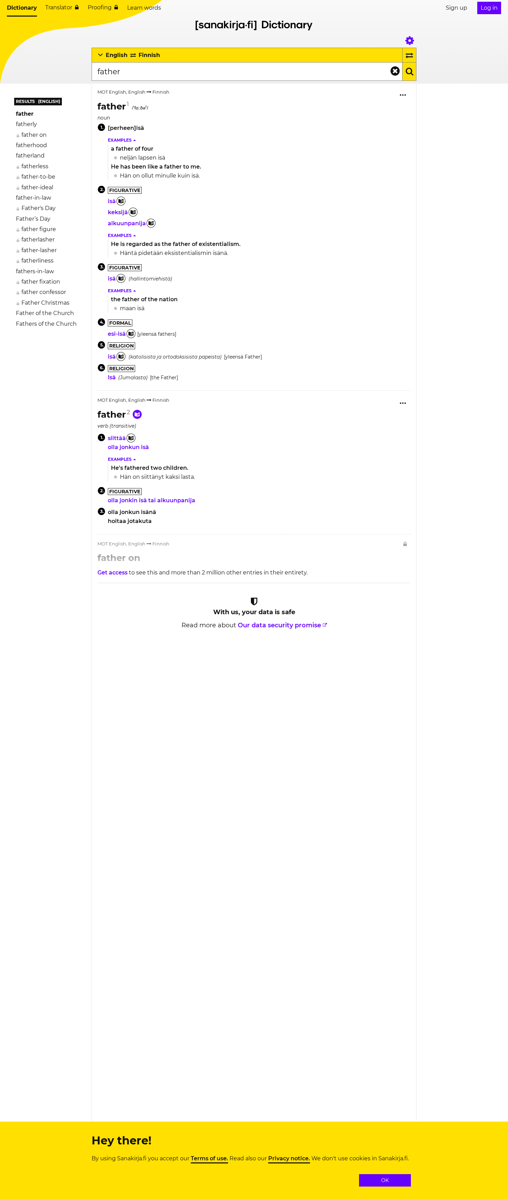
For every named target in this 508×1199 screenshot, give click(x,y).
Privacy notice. (289, 1158)
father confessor (43, 292)
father (25, 114)
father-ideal (37, 187)
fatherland (30, 155)
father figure (38, 229)
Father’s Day (33, 219)
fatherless (34, 166)
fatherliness (37, 260)
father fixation (40, 281)
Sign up (456, 7)
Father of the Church (45, 313)
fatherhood (31, 145)
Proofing (100, 7)
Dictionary (22, 7)
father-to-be (38, 176)
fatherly (26, 124)
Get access (113, 572)
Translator (58, 7)
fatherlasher (38, 239)
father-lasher (39, 250)
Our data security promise (279, 625)
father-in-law (33, 197)
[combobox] (247, 71)
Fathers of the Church (46, 324)
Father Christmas (45, 302)
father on (34, 135)
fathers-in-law (35, 271)
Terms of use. (209, 1158)
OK (385, 1180)
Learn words (144, 7)
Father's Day (38, 208)
